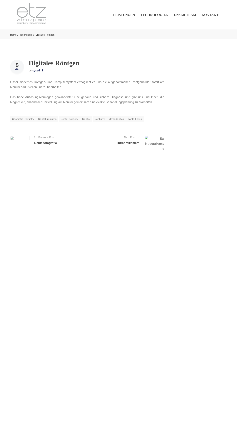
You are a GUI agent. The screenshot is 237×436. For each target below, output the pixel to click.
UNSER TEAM (185, 15)
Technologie (26, 34)
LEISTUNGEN (124, 15)
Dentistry (99, 118)
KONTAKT (210, 15)
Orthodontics (116, 118)
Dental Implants (47, 118)
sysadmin (38, 70)
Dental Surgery (69, 118)
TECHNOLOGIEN (154, 15)
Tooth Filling (135, 118)
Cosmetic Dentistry (23, 118)
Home (13, 34)
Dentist (86, 118)
